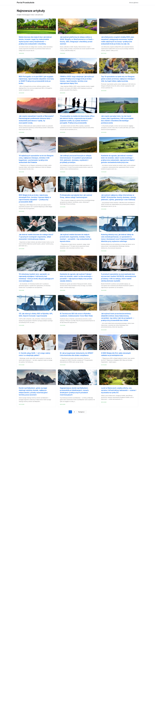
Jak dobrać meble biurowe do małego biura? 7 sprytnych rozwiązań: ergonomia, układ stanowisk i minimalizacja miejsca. (36, 237)
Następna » (81, 412)
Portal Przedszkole (25, 2)
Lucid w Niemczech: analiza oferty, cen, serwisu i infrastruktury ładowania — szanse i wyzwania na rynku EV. (118, 390)
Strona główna (133, 2)
